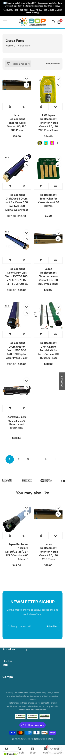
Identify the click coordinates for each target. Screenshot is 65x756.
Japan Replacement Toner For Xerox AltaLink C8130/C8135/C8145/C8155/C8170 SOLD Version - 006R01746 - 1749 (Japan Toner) (26, 552)
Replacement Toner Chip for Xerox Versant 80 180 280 (48, 200)
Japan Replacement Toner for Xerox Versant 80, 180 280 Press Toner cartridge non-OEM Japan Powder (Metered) (48, 282)
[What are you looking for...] (54, 22)
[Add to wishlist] (26, 79)
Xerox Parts (24, 45)
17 (46, 459)
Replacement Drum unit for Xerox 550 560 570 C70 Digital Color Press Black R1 (17, 352)
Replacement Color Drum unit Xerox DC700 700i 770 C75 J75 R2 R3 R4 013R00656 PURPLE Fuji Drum (16, 278)
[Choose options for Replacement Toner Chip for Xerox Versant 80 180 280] (41, 186)
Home (9, 45)
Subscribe (51, 626)
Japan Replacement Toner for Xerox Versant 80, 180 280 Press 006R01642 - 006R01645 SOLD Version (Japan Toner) (17, 130)
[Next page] (55, 459)
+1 (56, 142)
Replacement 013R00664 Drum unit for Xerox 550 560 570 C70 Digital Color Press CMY (16, 204)
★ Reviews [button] (62, 381)
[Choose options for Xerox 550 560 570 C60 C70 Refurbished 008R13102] (10, 408)
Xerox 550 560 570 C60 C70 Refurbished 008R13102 (16, 422)
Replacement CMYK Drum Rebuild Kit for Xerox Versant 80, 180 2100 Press (48, 350)
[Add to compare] (26, 85)
